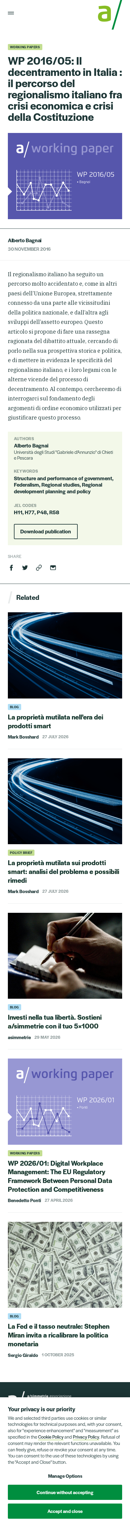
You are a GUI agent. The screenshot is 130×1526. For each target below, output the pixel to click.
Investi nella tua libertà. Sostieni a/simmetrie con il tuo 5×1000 (55, 1021)
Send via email (53, 567)
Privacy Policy (86, 1436)
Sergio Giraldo (23, 1355)
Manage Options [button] (65, 1476)
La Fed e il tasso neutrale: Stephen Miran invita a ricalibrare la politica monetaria (58, 1334)
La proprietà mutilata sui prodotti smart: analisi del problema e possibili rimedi (63, 871)
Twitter (25, 567)
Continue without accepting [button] (65, 1492)
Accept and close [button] (65, 1511)
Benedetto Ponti (24, 1200)
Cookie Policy (50, 1436)
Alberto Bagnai (24, 240)
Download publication (45, 531)
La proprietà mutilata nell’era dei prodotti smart (55, 721)
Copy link (39, 567)
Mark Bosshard (23, 736)
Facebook (11, 567)
